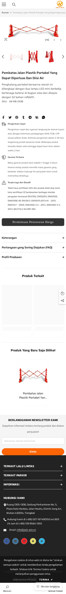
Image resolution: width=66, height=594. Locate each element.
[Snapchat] (33, 541)
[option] (33, 30)
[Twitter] (10, 117)
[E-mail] (36, 117)
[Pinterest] (16, 117)
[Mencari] (14, 4)
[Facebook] (3, 117)
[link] (17, 329)
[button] (54, 40)
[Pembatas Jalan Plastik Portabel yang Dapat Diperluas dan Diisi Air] (33, 375)
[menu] (4, 4)
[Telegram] (30, 117)
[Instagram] (15, 541)
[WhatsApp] (43, 117)
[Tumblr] (23, 117)
